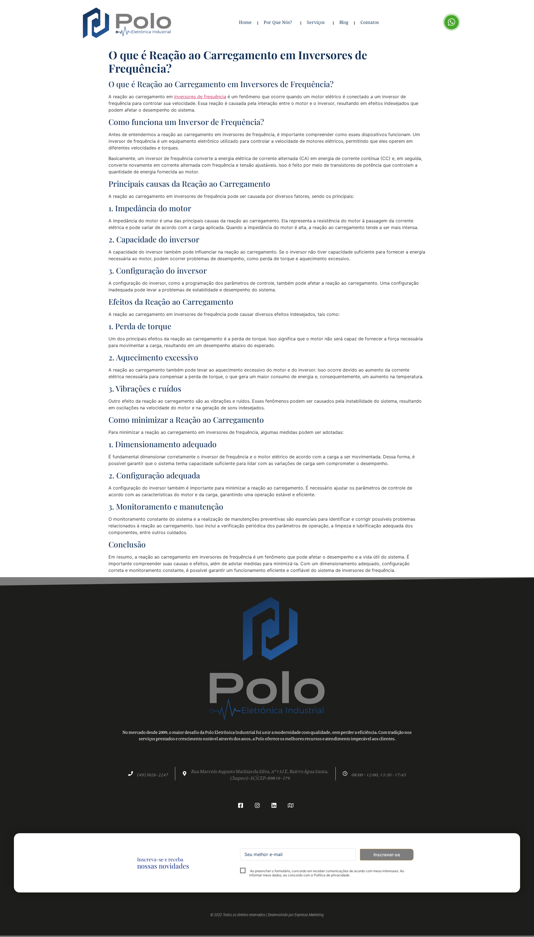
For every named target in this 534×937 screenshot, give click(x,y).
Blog (343, 23)
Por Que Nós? (278, 23)
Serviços (316, 23)
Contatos (369, 23)
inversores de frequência (200, 96)
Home (245, 23)
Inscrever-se (387, 854)
